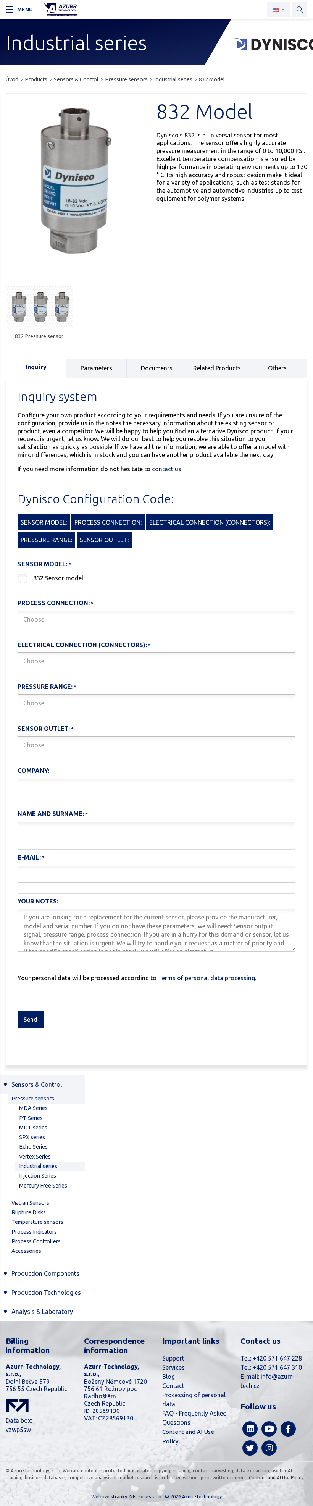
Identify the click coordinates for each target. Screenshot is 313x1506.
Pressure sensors (126, 79)
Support (173, 1358)
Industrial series (173, 79)
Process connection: (54, 602)
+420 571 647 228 (277, 1358)
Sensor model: (42, 564)
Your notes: (38, 901)
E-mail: (29, 857)
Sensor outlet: (44, 728)
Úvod (12, 79)
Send (30, 1019)
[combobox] (156, 619)
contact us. (167, 468)
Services (173, 1367)
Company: (33, 770)
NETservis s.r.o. (146, 1496)
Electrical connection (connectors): (82, 645)
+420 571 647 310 (277, 1367)
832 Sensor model (58, 578)
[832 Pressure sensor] (39, 306)
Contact (173, 1385)
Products (36, 79)
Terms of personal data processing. (207, 977)
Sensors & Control (76, 79)
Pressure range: (45, 686)
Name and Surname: (51, 813)
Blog (168, 1376)
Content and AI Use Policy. (277, 1477)
